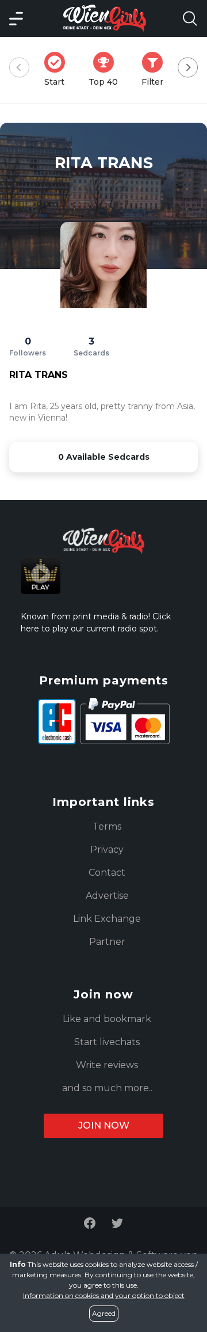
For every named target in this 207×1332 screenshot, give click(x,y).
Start (58, 69)
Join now (103, 1125)
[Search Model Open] (190, 18)
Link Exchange (107, 918)
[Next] (188, 68)
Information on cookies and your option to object (104, 1295)
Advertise (107, 895)
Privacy (107, 849)
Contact (107, 872)
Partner (107, 941)
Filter (155, 69)
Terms (107, 826)
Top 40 (107, 69)
